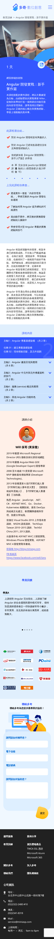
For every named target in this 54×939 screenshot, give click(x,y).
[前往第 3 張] (27, 629)
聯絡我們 (8, 873)
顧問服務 (8, 836)
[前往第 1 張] (22, 629)
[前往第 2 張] (24, 629)
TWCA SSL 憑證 (35, 848)
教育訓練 (7, 17)
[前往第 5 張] (31, 629)
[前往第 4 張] (29, 629)
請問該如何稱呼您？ (16, 737)
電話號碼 (10, 765)
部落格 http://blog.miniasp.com (23, 548)
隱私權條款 (33, 873)
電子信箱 (10, 751)
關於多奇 (8, 865)
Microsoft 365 (34, 857)
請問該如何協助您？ (16, 779)
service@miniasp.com (20, 921)
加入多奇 (31, 865)
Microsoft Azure (36, 853)
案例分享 (31, 836)
